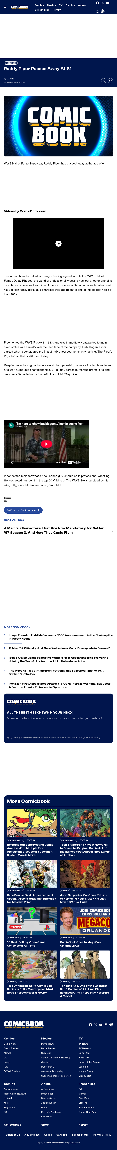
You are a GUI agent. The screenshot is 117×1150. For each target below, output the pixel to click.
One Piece (46, 1116)
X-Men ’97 (84, 1057)
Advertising (32, 1134)
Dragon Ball (47, 1093)
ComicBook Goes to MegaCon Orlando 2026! (80, 943)
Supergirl (46, 1052)
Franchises (87, 1084)
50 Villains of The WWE (64, 480)
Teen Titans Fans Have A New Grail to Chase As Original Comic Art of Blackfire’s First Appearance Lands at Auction (85, 850)
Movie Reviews (49, 1048)
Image (7, 1062)
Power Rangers (86, 1107)
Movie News (47, 1043)
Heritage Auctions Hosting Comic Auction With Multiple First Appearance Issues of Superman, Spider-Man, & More (30, 850)
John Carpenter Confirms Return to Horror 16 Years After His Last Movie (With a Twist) (83, 899)
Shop (45, 1124)
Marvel (7, 1052)
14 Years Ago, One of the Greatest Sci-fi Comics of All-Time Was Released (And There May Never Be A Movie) (84, 991)
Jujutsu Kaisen (48, 1102)
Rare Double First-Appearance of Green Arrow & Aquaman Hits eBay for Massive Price (31, 899)
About (48, 1134)
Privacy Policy (94, 737)
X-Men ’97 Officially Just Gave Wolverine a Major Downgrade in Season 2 (59, 648)
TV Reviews (85, 1048)
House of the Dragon (89, 1062)
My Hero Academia (51, 1111)
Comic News (10, 1043)
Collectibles (42, 9)
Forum (57, 9)
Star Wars (84, 1098)
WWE (5, 500)
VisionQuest (85, 1075)
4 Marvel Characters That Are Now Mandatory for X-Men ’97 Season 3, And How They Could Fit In (54, 530)
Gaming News (11, 1089)
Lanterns (83, 1066)
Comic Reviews (12, 1048)
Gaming (70, 5)
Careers (61, 1134)
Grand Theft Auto (88, 1111)
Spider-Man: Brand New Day (55, 1057)
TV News (83, 1043)
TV (60, 5)
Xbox (6, 1102)
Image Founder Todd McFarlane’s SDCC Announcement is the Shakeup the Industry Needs (61, 637)
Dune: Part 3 (47, 1066)
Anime (82, 5)
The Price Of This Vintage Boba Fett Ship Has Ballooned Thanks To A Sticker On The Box (56, 672)
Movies (51, 5)
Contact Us (13, 1134)
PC (5, 1111)
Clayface (45, 1062)
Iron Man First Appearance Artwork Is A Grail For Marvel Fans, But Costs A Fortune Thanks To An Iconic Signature (59, 685)
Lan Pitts (10, 79)
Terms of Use (64, 737)
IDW (6, 1066)
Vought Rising (86, 1071)
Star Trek (83, 1102)
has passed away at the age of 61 (83, 163)
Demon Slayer (48, 1098)
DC (5, 1057)
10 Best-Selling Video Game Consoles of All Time (26, 943)
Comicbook (10, 63)
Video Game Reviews (15, 1093)
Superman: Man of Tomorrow (56, 1075)
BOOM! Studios (12, 1071)
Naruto (44, 1107)
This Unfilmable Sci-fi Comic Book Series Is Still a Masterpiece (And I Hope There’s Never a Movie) (30, 989)
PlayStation (10, 1107)
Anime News (47, 1089)
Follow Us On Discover (22, 510)
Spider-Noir (84, 1052)
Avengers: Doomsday (52, 1071)
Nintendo (8, 1098)
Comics (39, 5)
